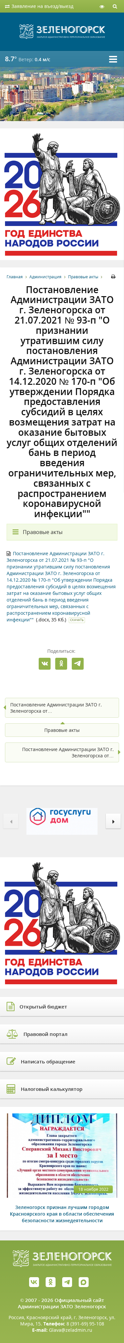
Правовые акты (83, 277)
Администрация (45, 277)
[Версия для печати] (114, 277)
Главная (15, 277)
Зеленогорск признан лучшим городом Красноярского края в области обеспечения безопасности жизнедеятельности (62, 1214)
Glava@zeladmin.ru (70, 1330)
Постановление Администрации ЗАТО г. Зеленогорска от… (56, 707)
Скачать (77, 620)
